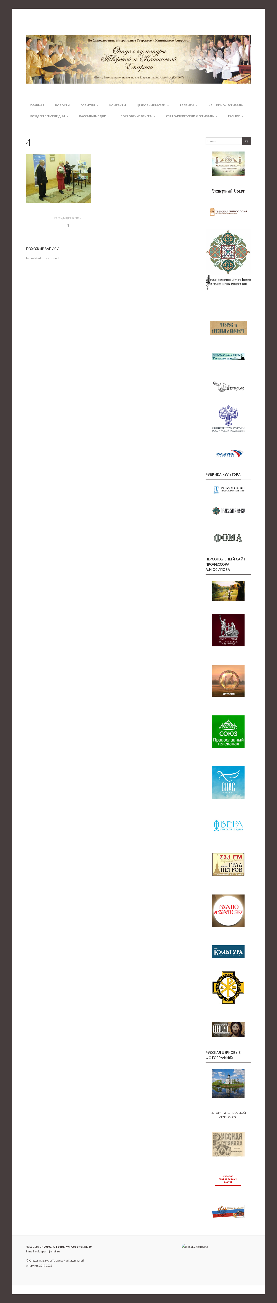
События (88, 105)
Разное (234, 116)
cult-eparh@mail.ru (47, 1251)
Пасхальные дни (92, 116)
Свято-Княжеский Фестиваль (190, 116)
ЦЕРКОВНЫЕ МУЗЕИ (151, 105)
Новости (62, 105)
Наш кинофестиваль (225, 105)
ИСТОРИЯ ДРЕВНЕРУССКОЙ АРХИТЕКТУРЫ (228, 1115)
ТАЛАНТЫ (187, 105)
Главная (37, 105)
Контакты (117, 105)
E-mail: (43, 1251)
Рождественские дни (47, 116)
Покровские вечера (136, 116)
